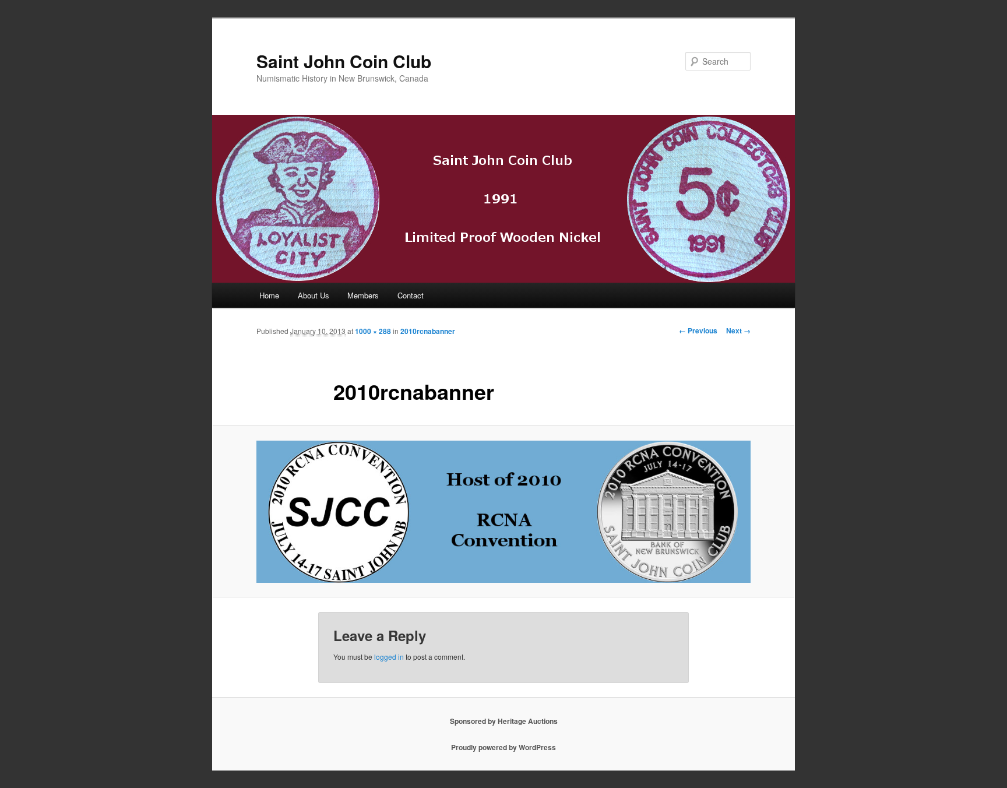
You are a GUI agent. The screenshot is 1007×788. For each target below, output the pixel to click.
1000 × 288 (373, 331)
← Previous (698, 330)
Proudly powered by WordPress (503, 747)
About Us (313, 295)
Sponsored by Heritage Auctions (504, 721)
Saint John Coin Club (343, 60)
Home (269, 295)
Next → (738, 330)
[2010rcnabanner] (503, 512)
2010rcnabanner (427, 331)
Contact (410, 295)
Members (363, 295)
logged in (389, 657)
